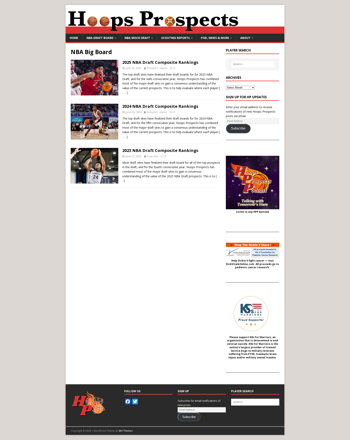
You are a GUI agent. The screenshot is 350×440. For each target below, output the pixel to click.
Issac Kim (152, 156)
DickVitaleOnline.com (240, 264)
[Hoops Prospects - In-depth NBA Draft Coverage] (175, 31)
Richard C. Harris (157, 68)
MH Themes (125, 431)
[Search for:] (252, 64)
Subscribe (238, 128)
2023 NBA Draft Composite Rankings (160, 150)
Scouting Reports (175, 38)
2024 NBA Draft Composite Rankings (160, 106)
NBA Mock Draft (137, 38)
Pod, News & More (215, 38)
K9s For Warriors (260, 337)
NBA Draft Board (99, 38)
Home (74, 38)
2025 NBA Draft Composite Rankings (160, 62)
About (245, 38)
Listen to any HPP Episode (252, 212)
